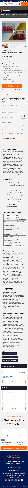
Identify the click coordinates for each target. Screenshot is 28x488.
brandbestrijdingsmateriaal (9, 353)
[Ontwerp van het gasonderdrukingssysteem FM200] (14, 31)
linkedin (6, 480)
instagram (19, 480)
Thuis (2, 14)
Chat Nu (14, 381)
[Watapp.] (7, 377)
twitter (15, 480)
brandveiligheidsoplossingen (10, 360)
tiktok (22, 480)
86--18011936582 (22, 1)
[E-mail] (11, 377)
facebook (12, 480)
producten (8, 14)
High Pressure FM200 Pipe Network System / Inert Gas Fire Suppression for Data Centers (20, 443)
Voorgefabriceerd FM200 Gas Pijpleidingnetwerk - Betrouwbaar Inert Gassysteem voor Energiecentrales (7, 443)
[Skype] (4, 377)
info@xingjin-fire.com (8, 1)
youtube (9, 480)
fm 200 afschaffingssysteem (10, 357)
